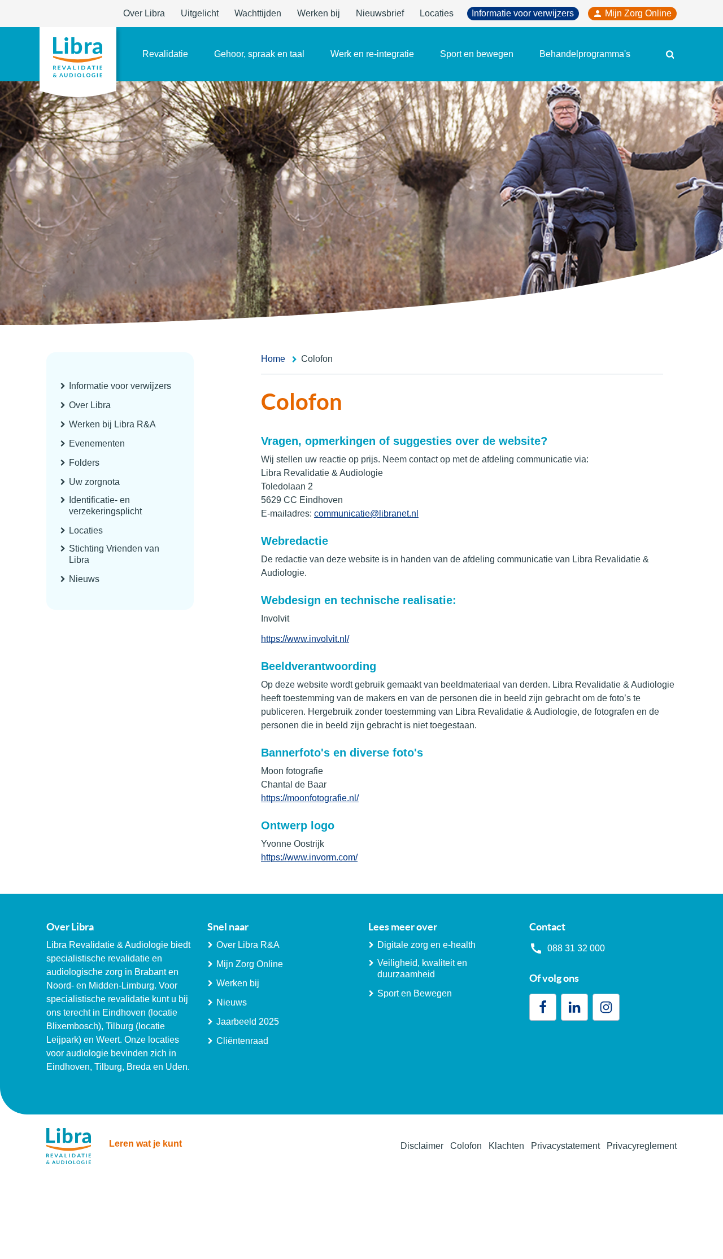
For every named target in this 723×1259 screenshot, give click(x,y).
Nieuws (84, 579)
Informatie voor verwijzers (523, 13)
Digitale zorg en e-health (426, 945)
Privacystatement (565, 1146)
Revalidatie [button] (165, 54)
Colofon (466, 1146)
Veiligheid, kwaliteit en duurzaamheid (422, 968)
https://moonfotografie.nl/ (310, 798)
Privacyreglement (642, 1146)
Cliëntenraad (242, 1041)
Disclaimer (421, 1146)
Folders (84, 462)
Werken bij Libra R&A (112, 424)
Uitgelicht (200, 13)
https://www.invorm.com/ (309, 857)
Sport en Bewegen (414, 993)
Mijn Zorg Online (638, 13)
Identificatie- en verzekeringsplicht (105, 505)
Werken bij (318, 13)
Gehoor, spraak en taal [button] (259, 54)
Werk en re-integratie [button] (372, 54)
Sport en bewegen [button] (476, 54)
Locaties (437, 13)
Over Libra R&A (248, 945)
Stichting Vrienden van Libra (114, 554)
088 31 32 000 (576, 948)
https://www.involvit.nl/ (305, 639)
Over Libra (144, 13)
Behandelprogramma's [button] (584, 54)
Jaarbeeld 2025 (247, 1021)
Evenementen (97, 443)
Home (273, 359)
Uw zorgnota (94, 482)
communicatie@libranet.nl (366, 513)
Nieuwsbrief (380, 13)
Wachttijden (257, 13)
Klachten (506, 1146)
